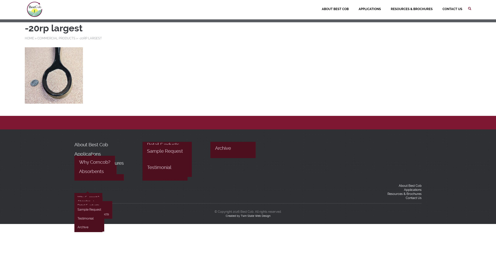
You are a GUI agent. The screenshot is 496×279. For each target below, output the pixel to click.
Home (29, 38)
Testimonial (159, 167)
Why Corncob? (94, 162)
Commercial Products (56, 38)
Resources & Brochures (412, 9)
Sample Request (165, 151)
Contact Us (452, 9)
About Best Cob (335, 9)
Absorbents (91, 171)
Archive (223, 148)
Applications (370, 9)
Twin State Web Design (255, 215)
